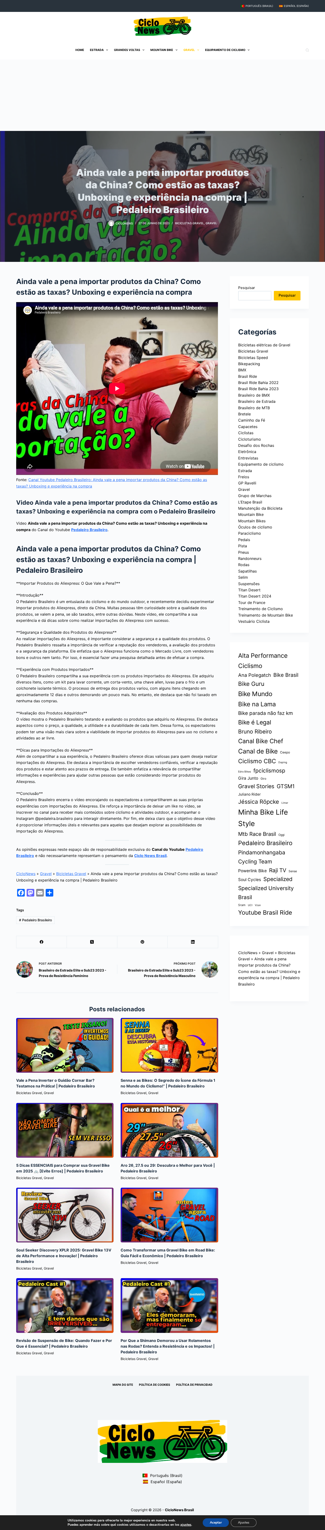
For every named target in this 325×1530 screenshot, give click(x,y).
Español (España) (296, 6)
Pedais (244, 539)
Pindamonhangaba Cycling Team (261, 856)
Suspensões (249, 583)
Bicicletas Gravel (189, 223)
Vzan (258, 905)
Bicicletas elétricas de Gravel (264, 345)
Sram (242, 905)
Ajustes (243, 1522)
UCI (250, 905)
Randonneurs (249, 558)
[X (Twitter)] (92, 942)
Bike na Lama (257, 704)
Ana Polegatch (254, 675)
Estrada (97, 50)
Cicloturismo (249, 439)
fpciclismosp (269, 770)
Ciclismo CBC (257, 761)
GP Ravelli (247, 483)
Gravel (189, 50)
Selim (243, 577)
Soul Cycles (249, 879)
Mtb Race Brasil (257, 834)
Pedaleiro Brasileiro (89, 529)
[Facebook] (41, 942)
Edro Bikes (244, 771)
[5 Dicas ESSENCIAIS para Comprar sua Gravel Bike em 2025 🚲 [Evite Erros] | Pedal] (64, 1130)
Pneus (243, 552)
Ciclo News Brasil (150, 855)
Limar (284, 802)
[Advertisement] (162, 95)
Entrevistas (248, 458)
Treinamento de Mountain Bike (265, 615)
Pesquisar (246, 287)
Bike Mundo (255, 694)
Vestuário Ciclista (254, 621)
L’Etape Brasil (250, 502)
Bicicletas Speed (253, 357)
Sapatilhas (247, 571)
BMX (242, 370)
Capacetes (247, 426)
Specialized (277, 879)
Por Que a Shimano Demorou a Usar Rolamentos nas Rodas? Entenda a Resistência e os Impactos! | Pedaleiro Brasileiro (168, 1346)
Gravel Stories (256, 786)
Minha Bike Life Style (263, 818)
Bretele (244, 414)
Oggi (281, 835)
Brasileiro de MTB (254, 407)
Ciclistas (245, 432)
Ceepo (285, 752)
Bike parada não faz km (265, 713)
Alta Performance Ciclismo (263, 660)
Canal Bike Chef (260, 741)
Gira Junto (248, 778)
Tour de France (251, 602)
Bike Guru (251, 683)
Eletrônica (247, 451)
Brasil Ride (247, 376)
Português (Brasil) (259, 6)
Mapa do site (123, 1384)
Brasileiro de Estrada (257, 401)
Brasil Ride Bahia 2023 (258, 388)
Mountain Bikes (252, 520)
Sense (293, 871)
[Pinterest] (142, 942)
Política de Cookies (154, 1384)
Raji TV (277, 870)
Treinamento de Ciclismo (260, 608)
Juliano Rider (249, 794)
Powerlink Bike (252, 870)
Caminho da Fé (251, 420)
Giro (263, 778)
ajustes (185, 1525)
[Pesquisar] (307, 50)
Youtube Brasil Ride (265, 912)
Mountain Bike (161, 50)
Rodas (243, 564)
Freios (243, 476)
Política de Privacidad (194, 1384)
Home (79, 50)
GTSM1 (286, 786)
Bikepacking (249, 363)
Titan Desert (249, 590)
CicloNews (25, 873)
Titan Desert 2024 (254, 596)
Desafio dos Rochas (256, 445)
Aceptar (216, 1522)
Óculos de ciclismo (255, 527)
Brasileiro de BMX (254, 395)
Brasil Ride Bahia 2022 (258, 382)
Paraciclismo (249, 533)
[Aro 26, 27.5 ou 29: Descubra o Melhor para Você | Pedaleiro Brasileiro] (169, 1130)
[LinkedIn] (193, 942)
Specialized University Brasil (266, 892)
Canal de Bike (258, 751)
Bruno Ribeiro (255, 731)
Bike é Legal (254, 722)
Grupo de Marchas (254, 495)
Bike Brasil (285, 675)
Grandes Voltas (127, 50)
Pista (242, 545)
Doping (282, 762)
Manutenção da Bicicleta (260, 508)
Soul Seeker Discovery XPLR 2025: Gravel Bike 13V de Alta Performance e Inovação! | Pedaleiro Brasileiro (63, 1256)
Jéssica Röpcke (258, 801)
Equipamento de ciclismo (225, 50)
